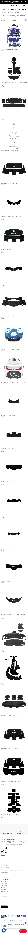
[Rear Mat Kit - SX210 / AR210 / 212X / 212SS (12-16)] (14, 103)
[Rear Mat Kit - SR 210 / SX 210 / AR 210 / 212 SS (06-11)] (14, 368)
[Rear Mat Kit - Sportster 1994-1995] (14, 434)
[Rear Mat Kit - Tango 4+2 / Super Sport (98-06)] (14, 335)
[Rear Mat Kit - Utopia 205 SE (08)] (14, 302)
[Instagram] (6, 855)
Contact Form (4, 863)
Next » (16, 822)
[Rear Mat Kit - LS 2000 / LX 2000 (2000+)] (14, 734)
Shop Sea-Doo (4, 881)
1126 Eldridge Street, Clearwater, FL (13, 867)
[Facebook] (2, 855)
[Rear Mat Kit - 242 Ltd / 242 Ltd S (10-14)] (14, 701)
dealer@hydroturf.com (5, 872)
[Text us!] (23, 931)
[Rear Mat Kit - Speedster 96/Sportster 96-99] (14, 501)
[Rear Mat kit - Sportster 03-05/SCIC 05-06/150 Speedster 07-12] (14, 600)
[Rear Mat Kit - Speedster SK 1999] (14, 467)
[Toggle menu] (1, 5)
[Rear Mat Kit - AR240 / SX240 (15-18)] (14, 635)
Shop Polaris (3, 887)
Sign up (4, 906)
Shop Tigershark (4, 891)
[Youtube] (4, 855)
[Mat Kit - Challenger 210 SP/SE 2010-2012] (14, 136)
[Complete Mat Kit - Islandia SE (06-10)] (14, 668)
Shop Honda (3, 889)
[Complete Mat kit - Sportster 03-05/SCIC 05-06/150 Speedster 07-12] (14, 68)
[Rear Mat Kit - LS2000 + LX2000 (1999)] (14, 169)
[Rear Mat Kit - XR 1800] (14, 235)
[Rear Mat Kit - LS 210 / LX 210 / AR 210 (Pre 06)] (14, 767)
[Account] (23, 5)
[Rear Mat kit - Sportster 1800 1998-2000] (14, 401)
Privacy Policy (3, 920)
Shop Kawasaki (4, 883)
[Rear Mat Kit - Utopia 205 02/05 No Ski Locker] (14, 269)
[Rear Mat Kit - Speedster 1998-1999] (14, 567)
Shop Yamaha (4, 885)
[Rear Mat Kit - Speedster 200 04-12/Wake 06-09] (14, 202)
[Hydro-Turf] (14, 5)
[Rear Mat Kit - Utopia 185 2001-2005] (14, 534)
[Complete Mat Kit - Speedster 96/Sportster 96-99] (14, 35)
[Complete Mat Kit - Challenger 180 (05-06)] (14, 800)
